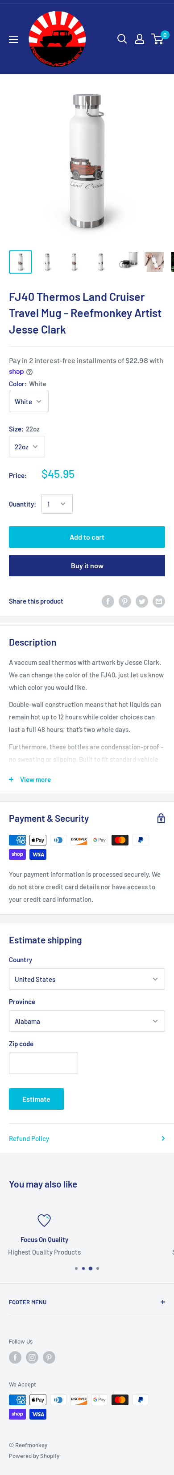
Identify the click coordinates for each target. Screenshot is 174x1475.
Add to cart (87, 537)
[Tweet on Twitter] (142, 601)
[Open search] (122, 39)
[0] (157, 39)
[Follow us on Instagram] (32, 1357)
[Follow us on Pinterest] (49, 1357)
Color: (27, 384)
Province (22, 1001)
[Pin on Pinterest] (125, 601)
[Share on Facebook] (108, 601)
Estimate (36, 1099)
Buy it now (87, 565)
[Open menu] (13, 39)
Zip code (21, 1044)
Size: (24, 429)
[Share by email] (159, 601)
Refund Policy (29, 1138)
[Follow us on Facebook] (15, 1357)
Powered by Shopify (34, 1455)
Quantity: (22, 504)
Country (20, 959)
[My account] (139, 39)
